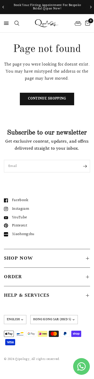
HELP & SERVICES (26, 295)
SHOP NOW (18, 258)
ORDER (13, 277)
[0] (86, 23)
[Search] (16, 23)
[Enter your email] (85, 166)
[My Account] (78, 23)
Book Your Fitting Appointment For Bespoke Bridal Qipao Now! (47, 7)
